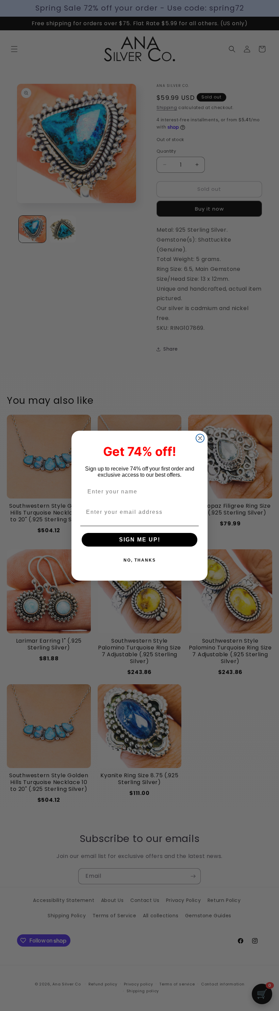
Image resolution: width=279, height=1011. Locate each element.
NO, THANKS (140, 560)
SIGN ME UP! (139, 539)
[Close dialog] (200, 438)
